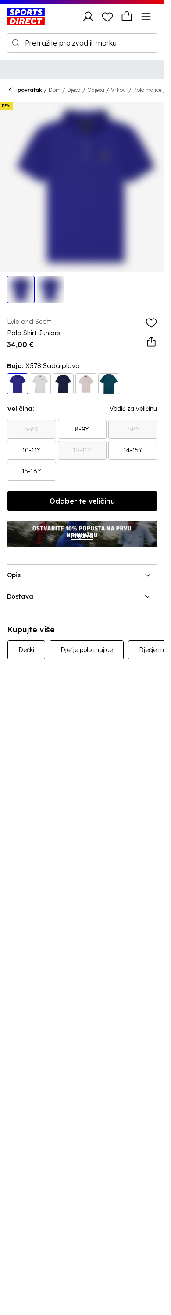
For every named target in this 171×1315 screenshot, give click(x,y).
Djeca (74, 90)
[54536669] (85, 383)
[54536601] (40, 383)
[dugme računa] (88, 16)
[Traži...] (16, 43)
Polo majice (147, 90)
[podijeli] (151, 341)
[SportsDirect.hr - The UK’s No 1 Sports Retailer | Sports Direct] (26, 16)
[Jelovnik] (146, 16)
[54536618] (63, 383)
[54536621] (108, 383)
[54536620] (17, 383)
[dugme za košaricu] (126, 16)
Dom (55, 90)
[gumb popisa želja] (107, 16)
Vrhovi (119, 90)
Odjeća (95, 90)
